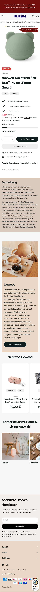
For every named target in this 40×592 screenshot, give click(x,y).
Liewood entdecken (15, 344)
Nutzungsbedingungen (9, 534)
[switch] (35, 589)
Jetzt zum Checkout (20, 146)
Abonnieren (20, 526)
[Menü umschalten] (2, 16)
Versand (27, 117)
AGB (3, 569)
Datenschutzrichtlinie (29, 534)
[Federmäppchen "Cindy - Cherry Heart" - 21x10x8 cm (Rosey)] (15, 376)
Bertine (9, 587)
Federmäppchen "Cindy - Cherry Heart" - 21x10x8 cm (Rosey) (15, 401)
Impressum (11, 569)
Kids (7, 22)
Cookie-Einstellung (8, 574)
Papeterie (11, 390)
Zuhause (14, 93)
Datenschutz (22, 569)
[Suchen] (33, 16)
